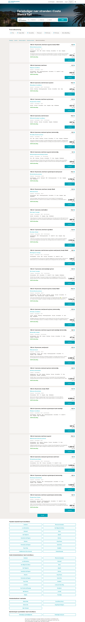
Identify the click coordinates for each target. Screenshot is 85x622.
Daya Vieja (25, 548)
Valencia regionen (22, 40)
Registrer (71, 1)
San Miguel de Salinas (59, 528)
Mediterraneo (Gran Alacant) (25, 551)
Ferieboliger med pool (59, 614)
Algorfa (59, 534)
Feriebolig (11, 40)
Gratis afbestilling (66, 32)
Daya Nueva (59, 541)
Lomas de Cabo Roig (59, 584)
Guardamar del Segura (25, 538)
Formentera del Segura (25, 544)
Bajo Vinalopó (26, 608)
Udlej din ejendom (59, 1)
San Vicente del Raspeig (25, 588)
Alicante (25, 541)
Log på (66, 1)
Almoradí (26, 531)
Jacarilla (59, 591)
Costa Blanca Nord (59, 601)
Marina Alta (25, 604)
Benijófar (59, 548)
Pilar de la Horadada (59, 524)
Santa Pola (59, 544)
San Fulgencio (26, 534)
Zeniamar (26, 524)
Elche (59, 531)
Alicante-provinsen (30, 40)
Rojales (25, 594)
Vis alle (42, 515)
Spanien (15, 40)
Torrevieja (59, 594)
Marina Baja (25, 601)
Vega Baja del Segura (59, 604)
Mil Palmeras (25, 591)
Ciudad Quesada (59, 551)
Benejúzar (59, 588)
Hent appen (52, 1)
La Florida (26, 584)
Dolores (59, 538)
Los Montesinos (25, 528)
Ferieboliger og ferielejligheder (25, 614)
